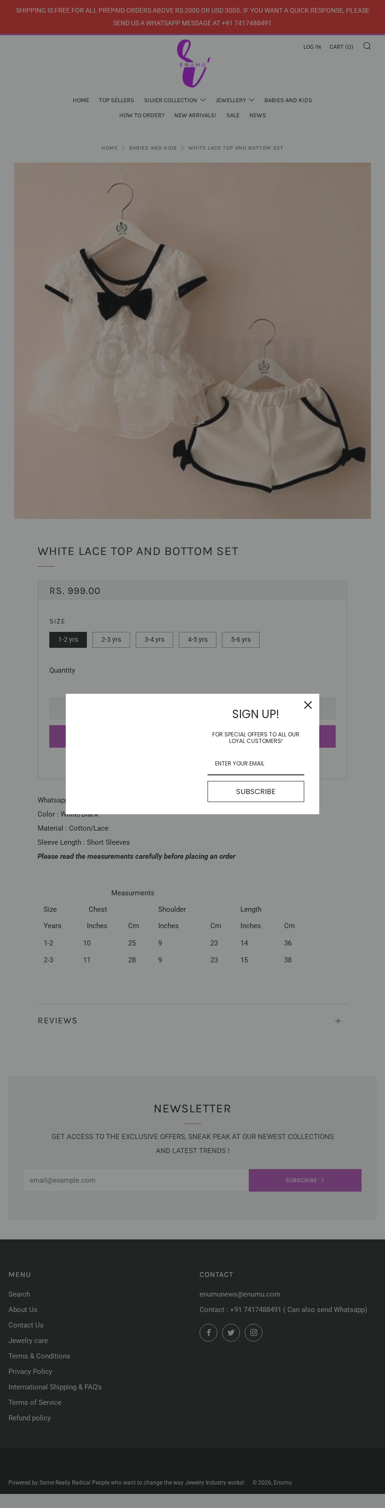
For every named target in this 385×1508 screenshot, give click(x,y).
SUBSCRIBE (256, 791)
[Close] (308, 705)
